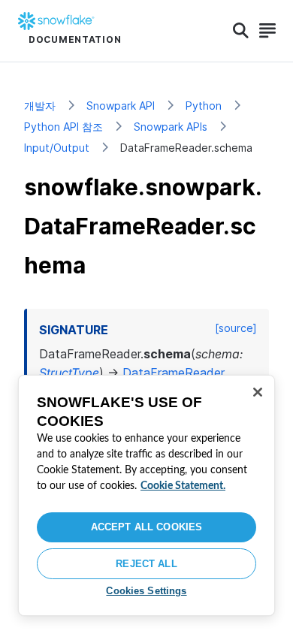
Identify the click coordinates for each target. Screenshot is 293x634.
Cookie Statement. (182, 486)
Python (204, 105)
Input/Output (56, 147)
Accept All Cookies (146, 527)
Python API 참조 (63, 126)
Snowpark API (120, 105)
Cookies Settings (146, 590)
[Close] (257, 392)
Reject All (146, 563)
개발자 (40, 105)
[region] (146, 495)
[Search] (241, 30)
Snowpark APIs (170, 126)
